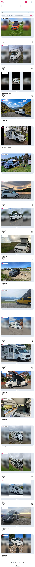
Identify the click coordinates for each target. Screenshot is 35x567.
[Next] (32, 28)
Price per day (4, 5)
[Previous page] (11, 562)
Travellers (10, 5)
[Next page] (23, 562)
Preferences (29, 5)
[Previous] (2, 28)
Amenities (22, 5)
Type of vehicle (16, 5)
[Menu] (32, 2)
